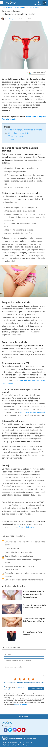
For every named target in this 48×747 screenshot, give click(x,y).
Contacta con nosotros (10, 742)
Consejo (11, 139)
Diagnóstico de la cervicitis (18, 133)
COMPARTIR (37, 4)
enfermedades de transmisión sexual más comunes (23, 382)
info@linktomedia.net (20, 704)
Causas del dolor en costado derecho (18, 552)
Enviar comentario (36, 688)
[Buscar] (44, 3)
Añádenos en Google (38, 73)
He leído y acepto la (14, 688)
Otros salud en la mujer (32, 7)
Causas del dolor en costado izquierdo (19, 556)
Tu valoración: (9, 683)
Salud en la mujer (19, 7)
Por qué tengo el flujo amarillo (32, 633)
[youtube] (19, 730)
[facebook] (6, 730)
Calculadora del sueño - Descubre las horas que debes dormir (25, 543)
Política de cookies (23, 745)
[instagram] (15, 730)
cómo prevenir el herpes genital (32, 412)
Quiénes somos (31, 739)
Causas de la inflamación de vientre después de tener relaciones (33, 594)
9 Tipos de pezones (12, 548)
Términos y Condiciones (26, 742)
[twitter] (10, 730)
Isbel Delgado (11, 19)
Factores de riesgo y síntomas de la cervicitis (24, 130)
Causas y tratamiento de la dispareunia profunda (34, 606)
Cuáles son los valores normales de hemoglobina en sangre (24, 561)
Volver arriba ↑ (24, 716)
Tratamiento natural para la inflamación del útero (34, 620)
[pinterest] (24, 730)
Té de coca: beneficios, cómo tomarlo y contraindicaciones (19, 568)
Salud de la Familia (6, 7)
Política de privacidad (9, 745)
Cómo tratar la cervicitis (17, 136)
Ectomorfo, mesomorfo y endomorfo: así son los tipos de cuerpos (25, 575)
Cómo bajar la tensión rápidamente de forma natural (24, 579)
